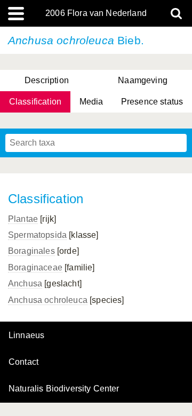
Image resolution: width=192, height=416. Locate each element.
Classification (35, 101)
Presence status (152, 101)
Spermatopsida (37, 234)
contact (23, 361)
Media (91, 101)
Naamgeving (142, 80)
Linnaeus (26, 335)
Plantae (23, 218)
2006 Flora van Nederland (96, 13)
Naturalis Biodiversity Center (64, 389)
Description (47, 80)
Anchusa (25, 283)
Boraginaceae (35, 267)
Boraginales (31, 250)
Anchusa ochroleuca (47, 300)
